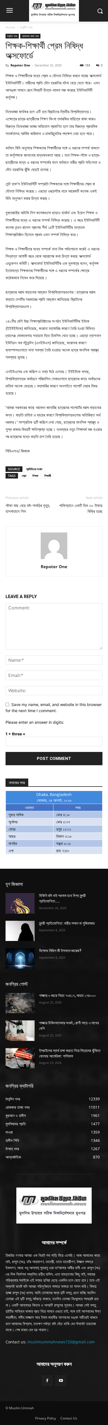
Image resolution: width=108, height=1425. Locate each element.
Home (10, 27)
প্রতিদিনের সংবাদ (34, 469)
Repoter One (20, 65)
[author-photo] (54, 559)
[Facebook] (47, 1380)
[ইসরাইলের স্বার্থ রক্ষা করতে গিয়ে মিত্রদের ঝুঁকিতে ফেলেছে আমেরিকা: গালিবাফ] (20, 1058)
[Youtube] (60, 1380)
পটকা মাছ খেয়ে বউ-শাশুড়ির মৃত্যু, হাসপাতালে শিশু (28, 508)
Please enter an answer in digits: (35, 722)
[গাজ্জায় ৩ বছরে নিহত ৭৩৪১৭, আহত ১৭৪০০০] (20, 1003)
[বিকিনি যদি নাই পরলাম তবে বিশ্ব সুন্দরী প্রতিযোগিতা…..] (20, 903)
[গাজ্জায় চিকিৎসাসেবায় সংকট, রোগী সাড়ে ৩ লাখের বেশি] (20, 1030)
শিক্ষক (35, 476)
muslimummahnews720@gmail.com (61, 1341)
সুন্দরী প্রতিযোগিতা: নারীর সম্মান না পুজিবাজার (67, 923)
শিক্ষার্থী (47, 476)
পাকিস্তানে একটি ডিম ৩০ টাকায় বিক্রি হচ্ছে (80, 508)
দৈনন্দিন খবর (26, 27)
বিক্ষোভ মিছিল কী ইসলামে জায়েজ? (60, 950)
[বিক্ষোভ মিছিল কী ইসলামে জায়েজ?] (20, 958)
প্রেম (24, 476)
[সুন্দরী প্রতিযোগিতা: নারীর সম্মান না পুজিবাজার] (20, 931)
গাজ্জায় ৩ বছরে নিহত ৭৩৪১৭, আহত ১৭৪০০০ (67, 995)
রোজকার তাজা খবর (30, 36)
